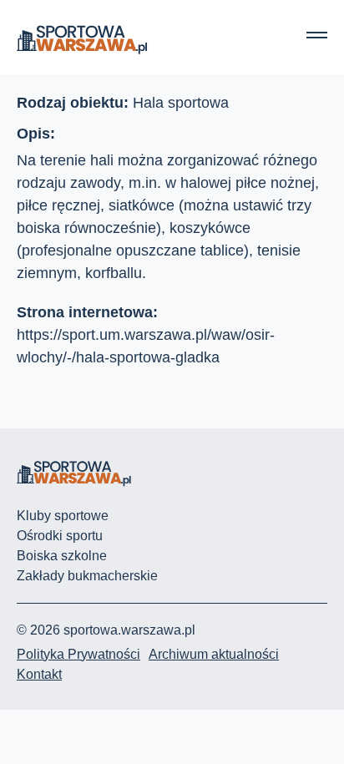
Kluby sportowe (63, 515)
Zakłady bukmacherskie (87, 576)
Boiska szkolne (62, 556)
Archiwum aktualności (214, 654)
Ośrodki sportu (60, 536)
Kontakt (39, 674)
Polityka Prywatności (78, 654)
